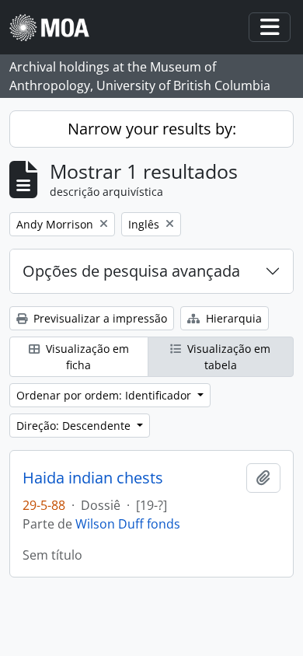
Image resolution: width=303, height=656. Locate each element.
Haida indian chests (93, 478)
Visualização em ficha (86, 356)
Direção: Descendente (75, 425)
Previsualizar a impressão (98, 318)
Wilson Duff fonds (127, 523)
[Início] (55, 27)
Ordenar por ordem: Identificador (105, 395)
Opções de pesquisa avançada (131, 270)
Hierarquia (232, 318)
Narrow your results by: (152, 128)
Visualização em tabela (227, 356)
